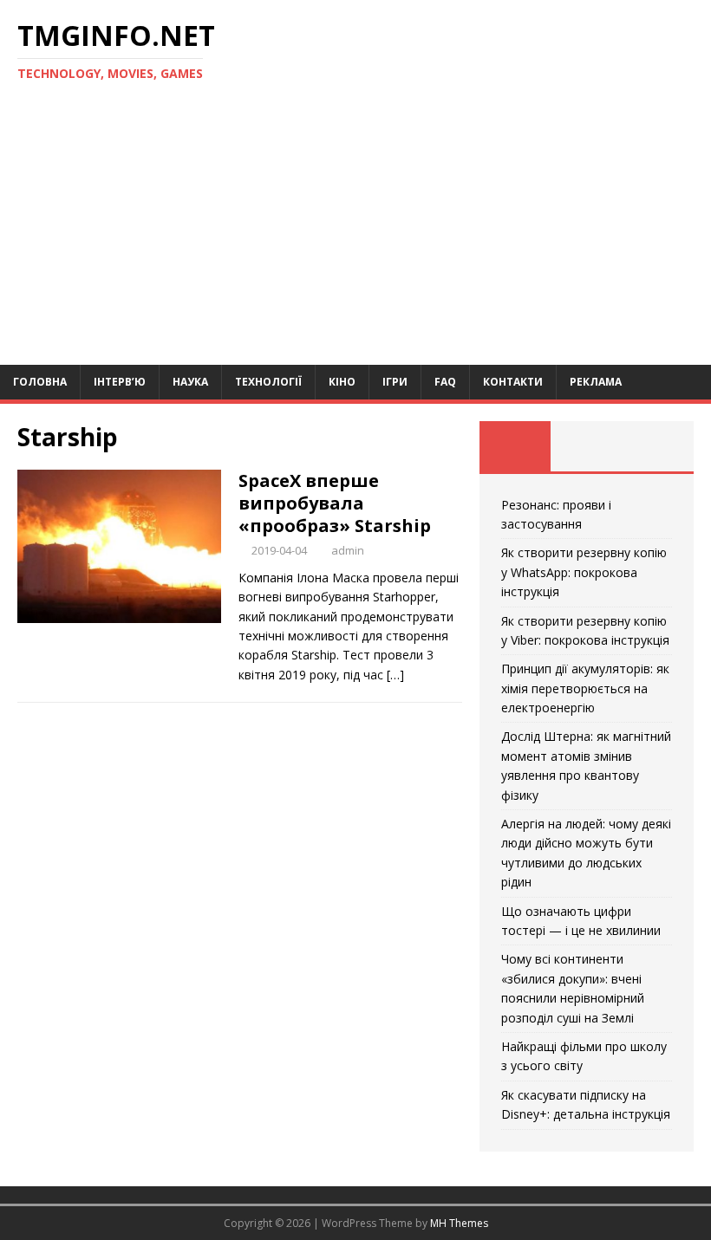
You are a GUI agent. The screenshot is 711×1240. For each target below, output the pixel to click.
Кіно (342, 381)
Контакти (513, 381)
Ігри (395, 381)
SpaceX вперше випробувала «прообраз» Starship (334, 503)
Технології (268, 381)
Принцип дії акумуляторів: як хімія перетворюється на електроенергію (585, 688)
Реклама (596, 381)
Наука (190, 381)
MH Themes (459, 1223)
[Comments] (658, 446)
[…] (395, 674)
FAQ (445, 381)
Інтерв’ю (120, 381)
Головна (40, 381)
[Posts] (515, 446)
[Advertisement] (355, 235)
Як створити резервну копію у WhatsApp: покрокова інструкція (584, 572)
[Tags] (586, 446)
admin (347, 550)
